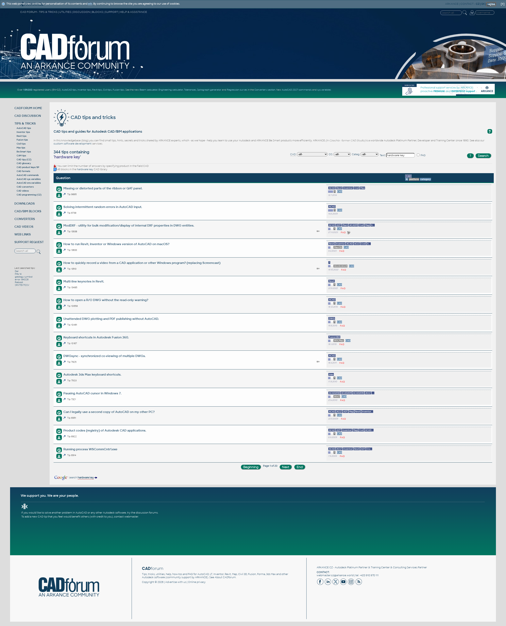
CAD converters (25, 186)
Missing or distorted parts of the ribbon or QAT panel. (102, 188)
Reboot (19, 282)
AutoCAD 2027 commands (297, 89)
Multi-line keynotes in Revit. (83, 281)
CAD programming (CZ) (29, 194)
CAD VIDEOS (23, 226)
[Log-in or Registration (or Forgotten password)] (472, 15)
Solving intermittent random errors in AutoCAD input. (102, 207)
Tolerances (190, 89)
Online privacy (197, 582)
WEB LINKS (22, 234)
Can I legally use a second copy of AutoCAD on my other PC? (109, 412)
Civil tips (107, 89)
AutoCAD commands (28, 175)
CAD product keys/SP (28, 167)
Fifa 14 (18, 274)
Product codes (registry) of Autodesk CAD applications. (104, 430)
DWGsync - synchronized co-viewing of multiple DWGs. (104, 356)
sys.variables (324, 89)
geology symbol (23, 276)
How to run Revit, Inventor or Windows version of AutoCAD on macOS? (116, 244)
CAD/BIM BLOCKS (27, 211)
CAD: (293, 154)
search (81, 477)
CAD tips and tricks (92, 117)
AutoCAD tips (69, 89)
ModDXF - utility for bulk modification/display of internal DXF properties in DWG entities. (128, 225)
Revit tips (97, 89)
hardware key (85, 169)
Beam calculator (149, 89)
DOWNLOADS (24, 203)
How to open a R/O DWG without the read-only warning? (105, 300)
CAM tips (21, 155)
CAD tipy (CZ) (24, 159)
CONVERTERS (24, 219)
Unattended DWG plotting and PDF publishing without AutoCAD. (111, 319)
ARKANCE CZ (325, 567)
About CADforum (225, 577)
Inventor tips (84, 89)
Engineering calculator (171, 89)
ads (90, 3)
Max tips (21, 147)
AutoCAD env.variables (29, 182)
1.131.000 (27, 89)
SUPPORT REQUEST (29, 242)
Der (17, 271)
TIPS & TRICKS (25, 123)
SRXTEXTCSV (22, 285)
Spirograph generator (209, 89)
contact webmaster (126, 516)
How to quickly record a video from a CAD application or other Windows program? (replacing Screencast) (141, 263)
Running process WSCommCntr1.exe (90, 449)
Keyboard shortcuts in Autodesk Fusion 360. (96, 337)
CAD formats (23, 171)
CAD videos (23, 190)
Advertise (171, 582)
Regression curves (237, 89)
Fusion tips (118, 89)
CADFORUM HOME (28, 108)
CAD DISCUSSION (27, 116)
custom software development (73, 143)
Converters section (264, 89)
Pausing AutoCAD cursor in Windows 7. (92, 393)
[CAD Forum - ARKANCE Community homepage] (75, 69)
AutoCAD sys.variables (29, 179)
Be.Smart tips (24, 151)
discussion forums (147, 512)
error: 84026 (21, 279)
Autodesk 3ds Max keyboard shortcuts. (92, 374)
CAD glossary (24, 163)
